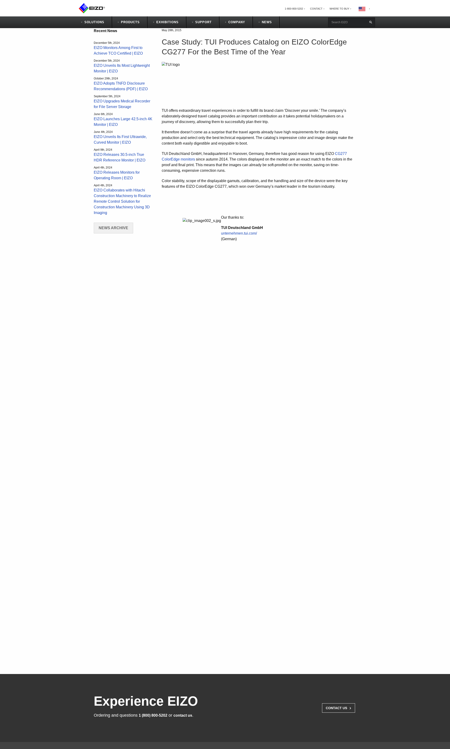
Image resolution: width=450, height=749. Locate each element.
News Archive (113, 228)
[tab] (339, 8)
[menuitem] (293, 8)
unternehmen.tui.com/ (239, 233)
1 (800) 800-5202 (153, 715)
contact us (182, 715)
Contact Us (338, 707)
